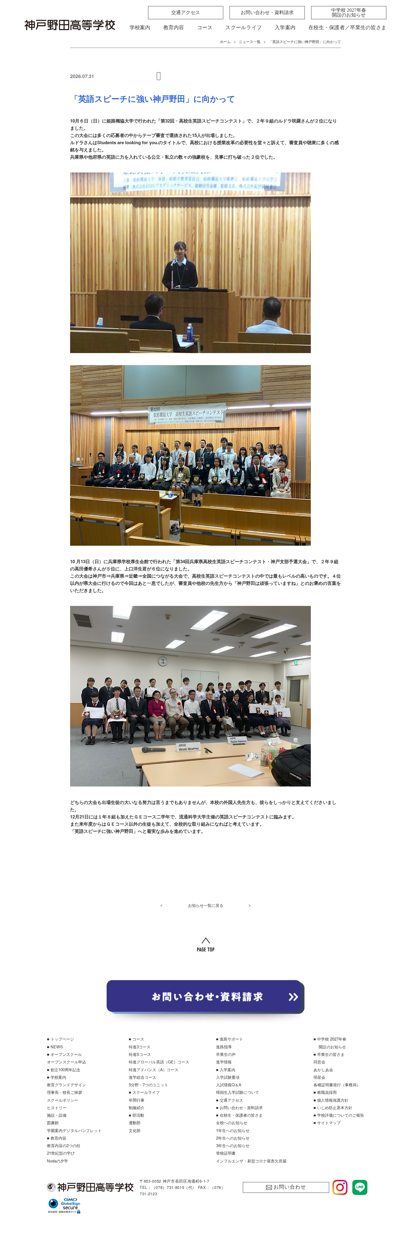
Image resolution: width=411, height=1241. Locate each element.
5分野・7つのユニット (148, 1084)
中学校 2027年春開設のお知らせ (348, 12)
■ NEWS (55, 1047)
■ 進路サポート (229, 1039)
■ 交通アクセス (229, 1100)
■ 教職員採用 (325, 1092)
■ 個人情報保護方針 (331, 1100)
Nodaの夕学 (57, 1161)
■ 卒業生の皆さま (329, 1054)
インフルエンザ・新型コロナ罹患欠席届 (251, 1161)
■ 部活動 (136, 1115)
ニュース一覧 (250, 41)
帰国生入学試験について (237, 1092)
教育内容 (173, 27)
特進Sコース (140, 1054)
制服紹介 (136, 1107)
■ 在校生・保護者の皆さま (239, 1115)
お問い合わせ (289, 1187)
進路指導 (224, 1047)
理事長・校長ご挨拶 (64, 1092)
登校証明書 (226, 1153)
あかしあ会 (323, 1069)
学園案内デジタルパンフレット (74, 1130)
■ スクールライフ (144, 1092)
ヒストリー (56, 1107)
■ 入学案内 (225, 1069)
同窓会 (319, 1062)
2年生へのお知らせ (232, 1138)
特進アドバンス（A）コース (153, 1069)
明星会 (319, 1077)
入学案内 (285, 27)
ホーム (225, 41)
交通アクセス (185, 12)
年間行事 (136, 1100)
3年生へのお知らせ (232, 1145)
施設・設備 (56, 1115)
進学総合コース (142, 1077)
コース (205, 27)
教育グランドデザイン (66, 1084)
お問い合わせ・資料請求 (267, 12)
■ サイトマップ (327, 1122)
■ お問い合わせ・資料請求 (239, 1107)
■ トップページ (60, 1039)
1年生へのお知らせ (232, 1130)
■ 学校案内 (56, 1077)
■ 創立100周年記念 (63, 1069)
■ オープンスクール (64, 1054)
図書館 (53, 1122)
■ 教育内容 (56, 1138)
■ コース (136, 1039)
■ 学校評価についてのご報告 (339, 1115)
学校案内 (140, 27)
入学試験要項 (227, 1077)
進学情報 (224, 1062)
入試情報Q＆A (228, 1084)
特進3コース (139, 1047)
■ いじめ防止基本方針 (333, 1107)
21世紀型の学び (61, 1153)
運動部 (135, 1122)
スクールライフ (243, 27)
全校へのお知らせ (231, 1122)
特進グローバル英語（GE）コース (159, 1062)
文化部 (135, 1130)
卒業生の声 (226, 1054)
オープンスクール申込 (66, 1062)
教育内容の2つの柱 (63, 1145)
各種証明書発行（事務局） (337, 1084)
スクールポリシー (62, 1100)
